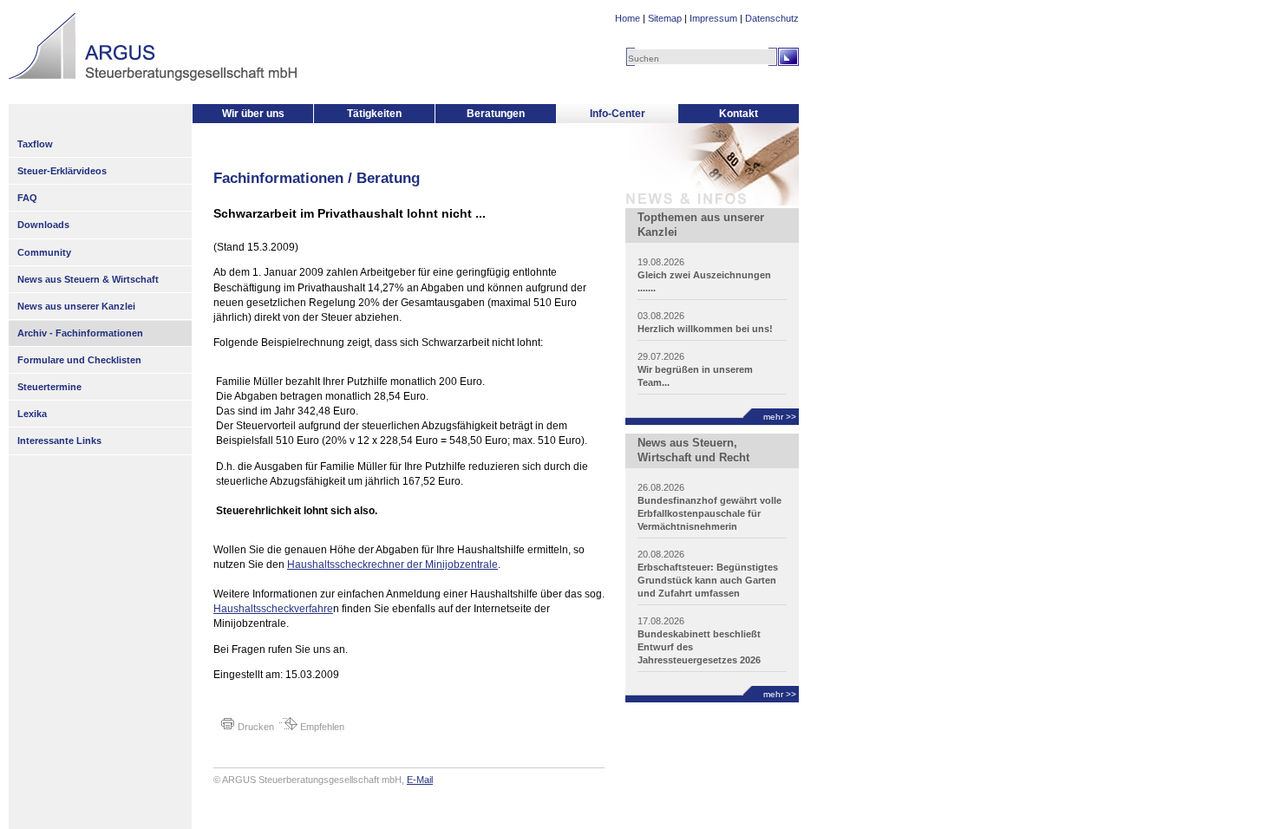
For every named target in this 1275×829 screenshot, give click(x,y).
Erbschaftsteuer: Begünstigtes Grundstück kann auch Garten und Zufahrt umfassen (708, 580)
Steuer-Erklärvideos (62, 171)
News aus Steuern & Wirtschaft (88, 279)
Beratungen (496, 113)
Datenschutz (772, 18)
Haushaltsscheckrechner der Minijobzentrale (392, 564)
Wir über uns (253, 113)
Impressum (713, 18)
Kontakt (738, 113)
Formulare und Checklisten (79, 360)
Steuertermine (49, 387)
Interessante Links (59, 440)
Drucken (254, 726)
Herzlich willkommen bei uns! (705, 328)
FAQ (27, 198)
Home (627, 18)
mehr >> (779, 416)
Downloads (43, 224)
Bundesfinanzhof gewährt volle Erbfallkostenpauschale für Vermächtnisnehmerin (709, 513)
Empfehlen (321, 726)
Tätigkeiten (374, 113)
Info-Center (617, 113)
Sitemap (665, 18)
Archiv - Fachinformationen (80, 333)
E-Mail (420, 779)
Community (44, 252)
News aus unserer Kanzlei (76, 306)
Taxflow (35, 144)
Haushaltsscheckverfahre (273, 609)
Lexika (32, 413)
